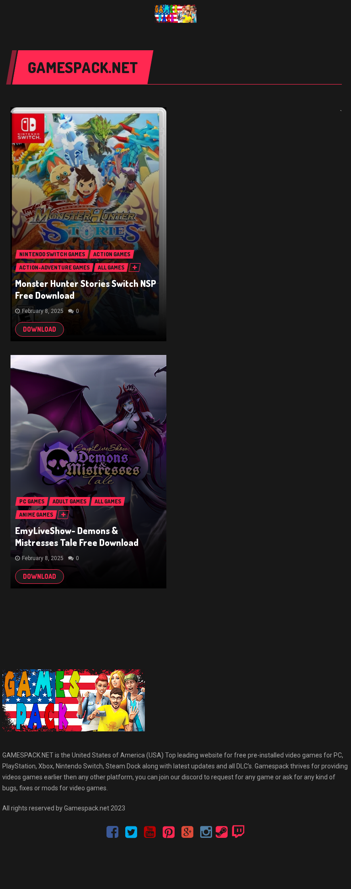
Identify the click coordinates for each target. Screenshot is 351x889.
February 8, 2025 (43, 311)
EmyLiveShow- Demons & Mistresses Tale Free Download (76, 536)
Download (39, 329)
